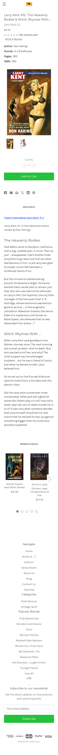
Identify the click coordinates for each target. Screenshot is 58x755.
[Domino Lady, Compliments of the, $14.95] (39, 466)
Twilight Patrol (29, 668)
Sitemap (29, 589)
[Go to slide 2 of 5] (22, 511)
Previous (4, 479)
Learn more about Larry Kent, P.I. (24, 217)
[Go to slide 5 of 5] (36, 511)
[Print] (16, 192)
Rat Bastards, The (29, 651)
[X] (22, 192)
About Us (29, 573)
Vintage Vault (29, 606)
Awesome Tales (29, 657)
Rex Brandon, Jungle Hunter (29, 662)
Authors (29, 562)
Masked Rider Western (29, 640)
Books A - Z (29, 556)
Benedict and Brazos (29, 624)
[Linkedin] (28, 192)
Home (29, 551)
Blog (29, 578)
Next (50, 479)
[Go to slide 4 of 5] (32, 511)
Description (29, 207)
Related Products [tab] (29, 444)
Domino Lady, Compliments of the (39, 492)
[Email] (11, 192)
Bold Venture (29, 601)
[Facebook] (5, 192)
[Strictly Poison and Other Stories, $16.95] (14, 466)
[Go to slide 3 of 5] (27, 511)
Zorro (29, 629)
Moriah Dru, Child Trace (29, 646)
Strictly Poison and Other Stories (14, 486)
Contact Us (29, 584)
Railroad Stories (29, 635)
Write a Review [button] (13, 39)
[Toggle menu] (4, 4)
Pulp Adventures (29, 618)
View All (29, 673)
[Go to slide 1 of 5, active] (17, 511)
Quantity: (29, 159)
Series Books (29, 567)
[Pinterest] (33, 192)
